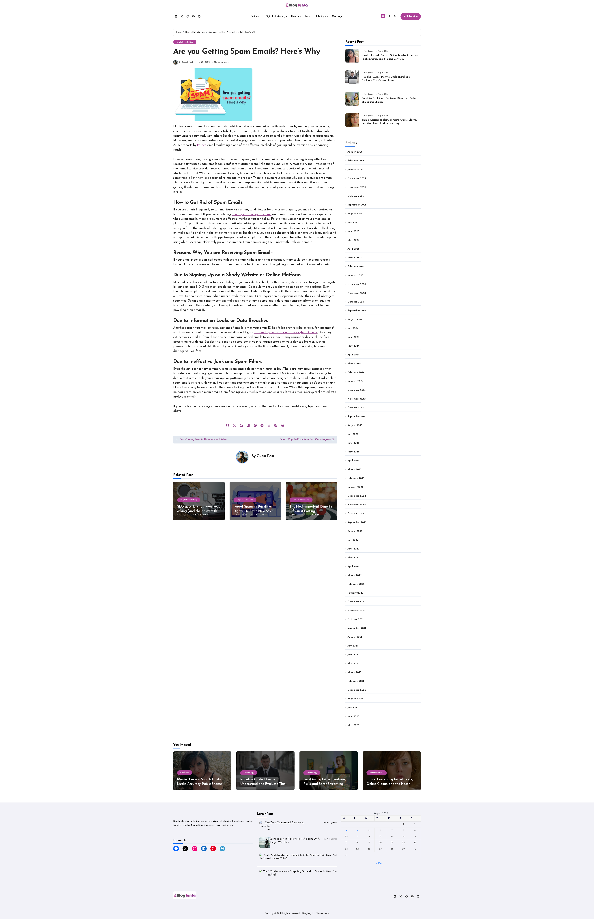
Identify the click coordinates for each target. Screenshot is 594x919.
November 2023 (356, 399)
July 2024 (352, 328)
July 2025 (352, 222)
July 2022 (352, 540)
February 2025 (356, 266)
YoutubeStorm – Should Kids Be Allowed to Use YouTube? (296, 857)
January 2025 (355, 275)
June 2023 (353, 443)
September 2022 (357, 522)
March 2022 (354, 575)
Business (255, 16)
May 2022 (353, 557)
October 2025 (355, 196)
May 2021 (353, 663)
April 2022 (353, 566)
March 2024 (354, 363)
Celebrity (184, 773)
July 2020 (353, 707)
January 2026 (355, 169)
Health (295, 16)
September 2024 (357, 310)
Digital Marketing (275, 16)
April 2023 (353, 460)
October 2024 (355, 302)
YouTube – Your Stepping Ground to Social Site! (296, 873)
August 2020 (355, 699)
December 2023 (356, 390)
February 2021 (355, 681)
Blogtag (306, 913)
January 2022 (355, 593)
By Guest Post (186, 62)
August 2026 (354, 152)
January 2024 (355, 381)
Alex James (185, 515)
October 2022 (355, 513)
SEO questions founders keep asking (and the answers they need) (198, 511)
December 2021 (356, 602)
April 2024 (353, 355)
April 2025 (353, 249)
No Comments (221, 62)
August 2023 (354, 425)
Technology (248, 773)
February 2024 (356, 372)
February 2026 (356, 161)
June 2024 (353, 337)
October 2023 (355, 408)
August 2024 (354, 319)
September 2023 (356, 416)
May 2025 (353, 240)
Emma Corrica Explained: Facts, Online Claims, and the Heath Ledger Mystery (389, 784)
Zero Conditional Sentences (287, 822)
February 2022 (356, 584)
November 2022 (356, 505)
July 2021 (352, 646)
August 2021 (354, 637)
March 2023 (354, 469)
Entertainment (376, 773)
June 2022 (353, 549)
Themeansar (322, 913)
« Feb (379, 863)
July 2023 (352, 434)
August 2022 (354, 531)
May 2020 (353, 725)
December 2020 (356, 690)
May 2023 (353, 452)
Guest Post (265, 456)
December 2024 (356, 284)
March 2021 (354, 672)
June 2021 (353, 654)
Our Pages (337, 16)
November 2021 (356, 610)
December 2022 (356, 496)
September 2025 (357, 205)
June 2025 (353, 231)
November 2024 (356, 293)
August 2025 (354, 213)
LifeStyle (321, 16)
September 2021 (356, 628)
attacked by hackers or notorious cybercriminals (285, 332)
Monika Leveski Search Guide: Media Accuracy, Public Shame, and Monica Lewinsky (199, 784)
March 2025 (354, 258)
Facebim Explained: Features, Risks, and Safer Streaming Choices (324, 784)
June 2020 (353, 716)
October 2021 (355, 619)
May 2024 (353, 346)
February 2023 (355, 478)
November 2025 (356, 187)
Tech (307, 16)
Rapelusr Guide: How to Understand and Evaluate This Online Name (262, 784)
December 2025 (356, 178)
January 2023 (355, 487)
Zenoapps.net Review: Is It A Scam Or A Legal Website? (295, 841)
